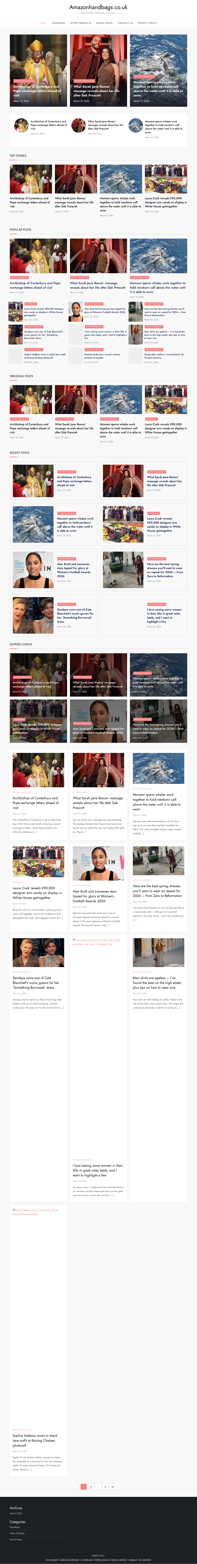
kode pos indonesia (69, 1559)
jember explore (101, 1559)
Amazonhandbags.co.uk (98, 7)
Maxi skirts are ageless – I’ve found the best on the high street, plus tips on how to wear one (164, 335)
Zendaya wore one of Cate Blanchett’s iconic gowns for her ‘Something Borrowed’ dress (43, 335)
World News (104, 23)
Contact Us (125, 23)
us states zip (86, 1559)
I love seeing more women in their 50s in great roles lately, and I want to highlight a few (105, 335)
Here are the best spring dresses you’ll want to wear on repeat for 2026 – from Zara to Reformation (165, 312)
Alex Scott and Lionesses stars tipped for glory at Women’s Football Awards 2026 (105, 310)
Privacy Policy (147, 23)
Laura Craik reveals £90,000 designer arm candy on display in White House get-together (166, 202)
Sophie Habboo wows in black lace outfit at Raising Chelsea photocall (45, 356)
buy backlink (145, 1559)
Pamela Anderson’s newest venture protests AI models (102, 356)
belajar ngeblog (118, 1559)
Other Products (80, 23)
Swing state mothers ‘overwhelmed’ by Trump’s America (164, 356)
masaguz (132, 1559)
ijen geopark (52, 1559)
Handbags (58, 23)
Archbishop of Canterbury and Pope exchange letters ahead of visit (37, 91)
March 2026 (16, 1513)
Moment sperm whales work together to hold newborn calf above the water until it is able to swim (158, 89)
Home (43, 23)
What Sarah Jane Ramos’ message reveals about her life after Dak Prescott (97, 91)
